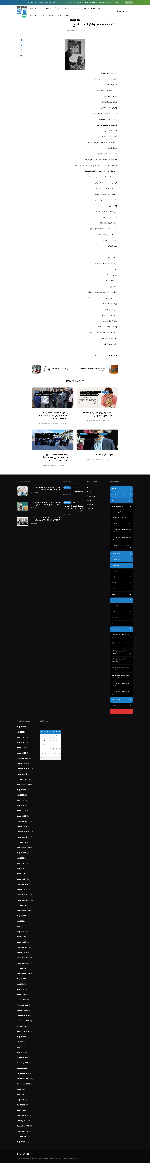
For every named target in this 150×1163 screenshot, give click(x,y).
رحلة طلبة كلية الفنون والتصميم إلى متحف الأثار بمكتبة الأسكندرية (54, 458)
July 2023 (20, 921)
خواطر (121, 600)
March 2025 (21, 816)
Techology (91, 496)
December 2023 (23, 895)
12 (47, 745)
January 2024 (22, 890)
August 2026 (22, 727)
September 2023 (23, 911)
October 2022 (22, 969)
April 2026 (21, 748)
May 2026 (20, 743)
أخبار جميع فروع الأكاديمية (94, 391)
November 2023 (23, 900)
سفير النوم (79, 491)
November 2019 (23, 1131)
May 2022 (20, 990)
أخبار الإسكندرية (83, 391)
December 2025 (23, 769)
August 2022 (21, 979)
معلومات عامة (121, 699)
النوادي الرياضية (121, 571)
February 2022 (22, 1005)
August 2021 (21, 1037)
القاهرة (46, 8)
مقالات (74, 487)
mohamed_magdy (94, 420)
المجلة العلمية (53, 16)
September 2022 (23, 974)
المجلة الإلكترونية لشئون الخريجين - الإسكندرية (121, 531)
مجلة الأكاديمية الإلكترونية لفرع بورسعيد (121, 668)
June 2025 (20, 800)
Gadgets (90, 505)
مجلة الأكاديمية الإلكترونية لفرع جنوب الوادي (121, 676)
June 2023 (20, 926)
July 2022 (20, 984)
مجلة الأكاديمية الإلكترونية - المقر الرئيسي (52, 391)
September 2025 (23, 785)
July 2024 (20, 858)
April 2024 (21, 874)
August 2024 (22, 853)
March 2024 (21, 879)
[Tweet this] (21, 45)
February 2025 (22, 821)
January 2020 (22, 1121)
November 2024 (23, 837)
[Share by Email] (21, 56)
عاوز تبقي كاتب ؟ (104, 455)
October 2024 (22, 842)
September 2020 (23, 1084)
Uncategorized (121, 494)
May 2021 (20, 1053)
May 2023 (20, 932)
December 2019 (23, 1126)
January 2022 (22, 1011)
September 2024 (23, 848)
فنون (79, 19)
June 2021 (20, 1047)
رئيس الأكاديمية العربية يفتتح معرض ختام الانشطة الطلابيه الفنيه (53, 416)
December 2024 (23, 832)
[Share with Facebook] (21, 40)
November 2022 (23, 963)
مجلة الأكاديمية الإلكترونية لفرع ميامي (121, 693)
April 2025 (21, 811)
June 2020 (20, 1095)
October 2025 (22, 779)
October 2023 (22, 905)
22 (57, 749)
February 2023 (22, 947)
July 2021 (20, 1042)
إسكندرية (46, 433)
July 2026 (20, 732)
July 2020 (20, 1089)
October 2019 (22, 1137)
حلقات (67, 15)
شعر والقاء (72, 19)
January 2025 (22, 827)
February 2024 (22, 884)
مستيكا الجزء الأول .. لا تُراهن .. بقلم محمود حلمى (74, 508)
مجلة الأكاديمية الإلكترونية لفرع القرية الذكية (121, 660)
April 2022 (21, 995)
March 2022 (21, 1000)
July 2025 (20, 795)
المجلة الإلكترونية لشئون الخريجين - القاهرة (121, 539)
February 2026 (22, 758)
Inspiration (91, 509)
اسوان (67, 8)
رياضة (121, 611)
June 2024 (20, 863)
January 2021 (22, 1068)
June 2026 (20, 737)
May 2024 (20, 869)
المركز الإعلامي (121, 565)
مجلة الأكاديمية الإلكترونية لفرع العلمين (44, 394)
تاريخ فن (52, 433)
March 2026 (21, 753)
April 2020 (21, 1105)
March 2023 (21, 942)
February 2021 (22, 1063)
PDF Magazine (121, 489)
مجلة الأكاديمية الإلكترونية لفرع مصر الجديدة (121, 685)
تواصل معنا (129, 2)
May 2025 (20, 806)
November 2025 (23, 774)
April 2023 (21, 937)
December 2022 (23, 958)
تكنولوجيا (121, 582)
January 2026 (22, 764)
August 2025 (22, 790)
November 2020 (23, 1079)
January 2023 (22, 953)
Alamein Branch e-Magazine (49, 424)
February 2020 (22, 1116)
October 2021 (22, 1026)
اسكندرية (34, 8)
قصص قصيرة (104, 433)
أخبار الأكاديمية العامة (92, 8)
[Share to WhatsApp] (21, 50)
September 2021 (23, 1032)
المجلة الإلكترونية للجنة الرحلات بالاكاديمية (121, 547)
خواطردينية (121, 606)
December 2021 (23, 1016)
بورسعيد (76, 8)
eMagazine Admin (72, 30)
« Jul (41, 765)
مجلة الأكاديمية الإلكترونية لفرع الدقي (121, 644)
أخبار (36, 391)
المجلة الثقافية (36, 16)
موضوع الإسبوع (121, 711)
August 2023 (22, 916)
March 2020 (21, 1110)
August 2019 (21, 1142)
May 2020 (20, 1100)
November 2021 (23, 1021)
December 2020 (23, 1074)
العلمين (58, 8)
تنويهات (121, 588)
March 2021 (21, 1058)
